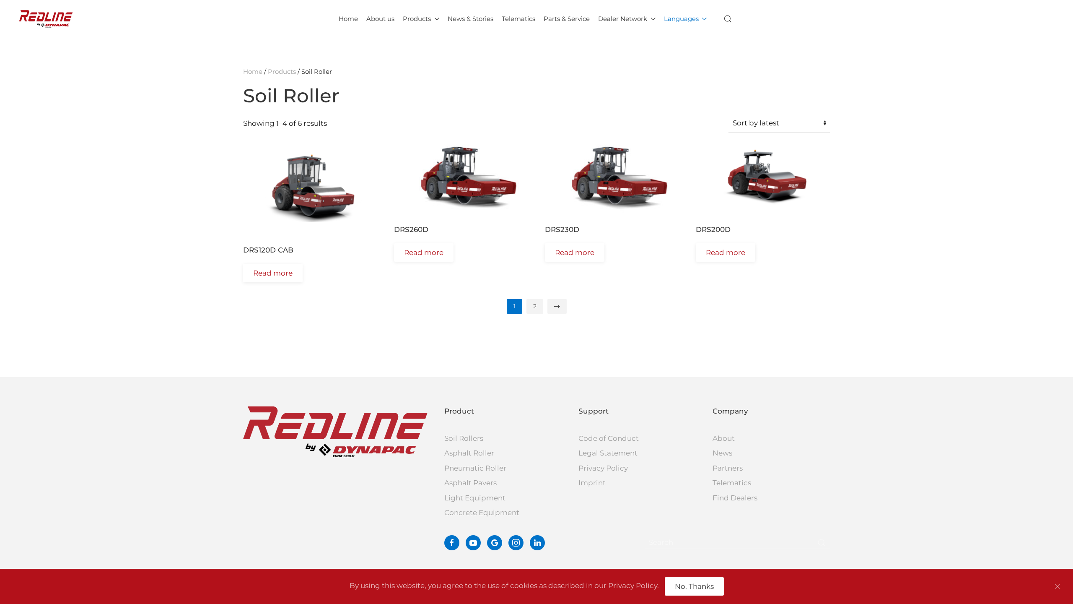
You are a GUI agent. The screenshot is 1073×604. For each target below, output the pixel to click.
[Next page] (557, 306)
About (724, 438)
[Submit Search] (821, 542)
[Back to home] (46, 19)
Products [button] (417, 19)
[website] (494, 542)
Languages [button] (681, 19)
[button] (728, 19)
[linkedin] (537, 542)
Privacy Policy (603, 468)
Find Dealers (735, 498)
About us (380, 19)
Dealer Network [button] (622, 19)
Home (348, 19)
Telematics (518, 19)
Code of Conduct (608, 438)
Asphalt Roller (469, 453)
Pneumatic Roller (475, 468)
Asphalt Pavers (470, 483)
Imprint (592, 483)
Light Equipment (474, 498)
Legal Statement (608, 453)
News (722, 453)
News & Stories (470, 19)
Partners (728, 468)
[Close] (1057, 586)
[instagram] (516, 542)
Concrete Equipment (481, 512)
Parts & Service (567, 19)
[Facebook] (451, 542)
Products (282, 72)
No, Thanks (694, 586)
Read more (273, 273)
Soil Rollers (463, 438)
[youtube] (473, 542)
